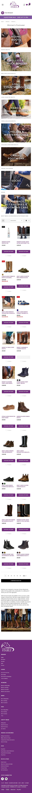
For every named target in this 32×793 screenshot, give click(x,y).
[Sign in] (24, 5)
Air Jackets (3, 728)
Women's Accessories (5, 691)
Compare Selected (16, 580)
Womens (7, 21)
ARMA (2, 657)
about (23, 783)
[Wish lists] (27, 5)
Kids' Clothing (4, 711)
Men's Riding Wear (4, 698)
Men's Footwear (4, 702)
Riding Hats (3, 722)
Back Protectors (4, 726)
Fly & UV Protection (5, 672)
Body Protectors (4, 724)
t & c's (2, 783)
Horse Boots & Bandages (6, 676)
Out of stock (23, 357)
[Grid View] (26, 220)
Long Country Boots (8, 97)
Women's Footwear (15, 21)
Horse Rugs (3, 674)
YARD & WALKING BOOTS (8, 121)
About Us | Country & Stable (7, 764)
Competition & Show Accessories (8, 739)
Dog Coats (3, 754)
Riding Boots (5, 49)
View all (2, 665)
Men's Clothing (4, 700)
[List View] (29, 220)
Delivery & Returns (13, 783)
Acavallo (3, 661)
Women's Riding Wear (5, 685)
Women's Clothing (4, 687)
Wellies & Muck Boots (8, 73)
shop (19, 783)
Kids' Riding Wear (4, 709)
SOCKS (3, 192)
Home (2, 21)
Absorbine (3, 659)
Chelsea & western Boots (9, 144)
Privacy (6, 783)
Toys (2, 715)
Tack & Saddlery (4, 678)
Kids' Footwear (4, 713)
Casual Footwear (7, 168)
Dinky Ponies (3, 762)
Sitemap (27, 783)
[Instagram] (6, 778)
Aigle (2, 663)
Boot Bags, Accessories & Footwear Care (14, 216)
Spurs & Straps (4, 741)
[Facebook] (2, 778)
